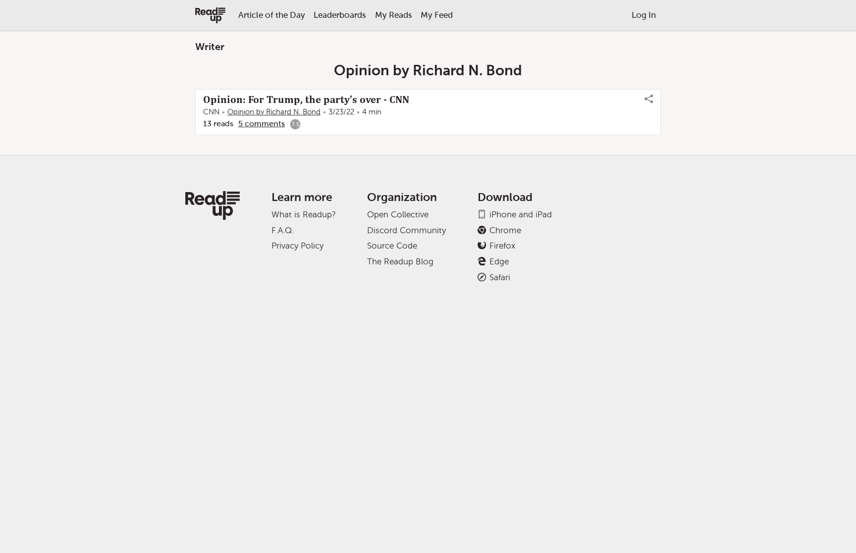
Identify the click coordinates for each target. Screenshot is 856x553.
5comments (261, 123)
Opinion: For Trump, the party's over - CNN (306, 99)
